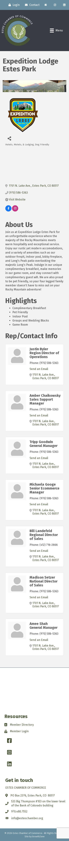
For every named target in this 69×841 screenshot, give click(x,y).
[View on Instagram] (15, 210)
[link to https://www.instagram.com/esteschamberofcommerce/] (55, 5)
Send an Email (39, 369)
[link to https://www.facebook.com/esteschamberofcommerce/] (45, 5)
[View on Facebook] (8, 210)
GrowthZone (38, 836)
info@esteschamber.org (27, 818)
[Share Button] (9, 138)
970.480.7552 (19, 811)
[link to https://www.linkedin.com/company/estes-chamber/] (64, 5)
